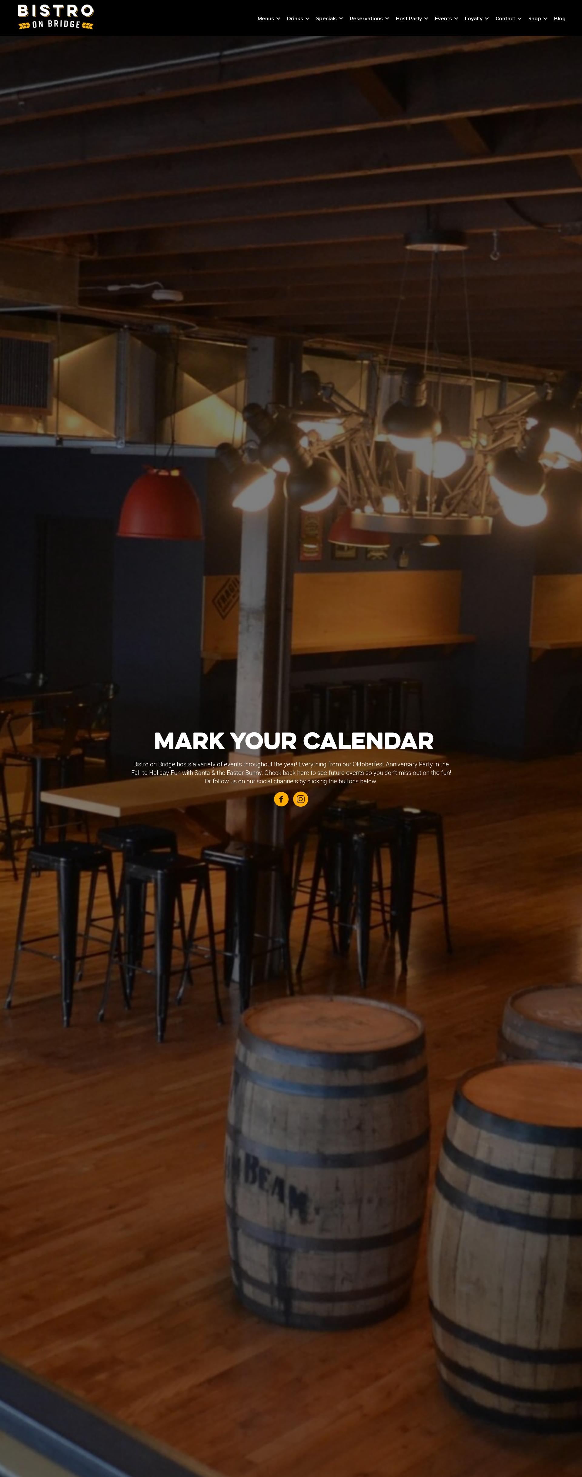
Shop (534, 19)
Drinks (295, 19)
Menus (266, 19)
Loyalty (474, 19)
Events (443, 19)
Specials (326, 19)
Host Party (409, 19)
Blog (560, 19)
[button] (278, 18)
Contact (505, 19)
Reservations (366, 19)
